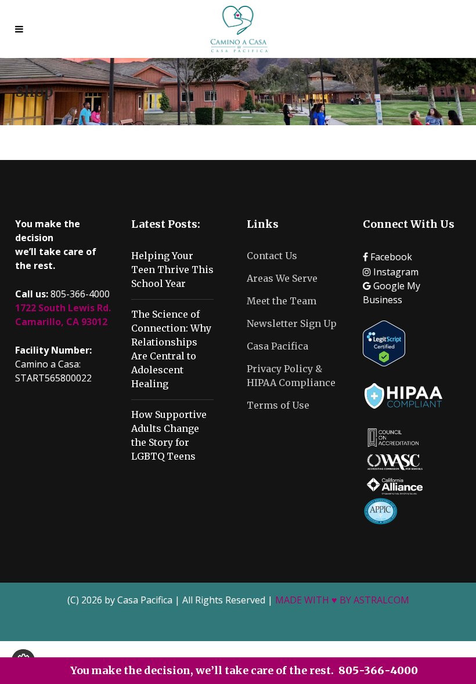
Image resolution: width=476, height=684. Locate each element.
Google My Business (391, 292)
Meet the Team (281, 301)
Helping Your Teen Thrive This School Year (172, 269)
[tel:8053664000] (22, 29)
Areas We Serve (282, 278)
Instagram (395, 271)
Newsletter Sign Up (292, 323)
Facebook (390, 256)
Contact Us (272, 255)
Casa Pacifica (277, 346)
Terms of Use (278, 405)
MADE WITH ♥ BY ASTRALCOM (342, 600)
